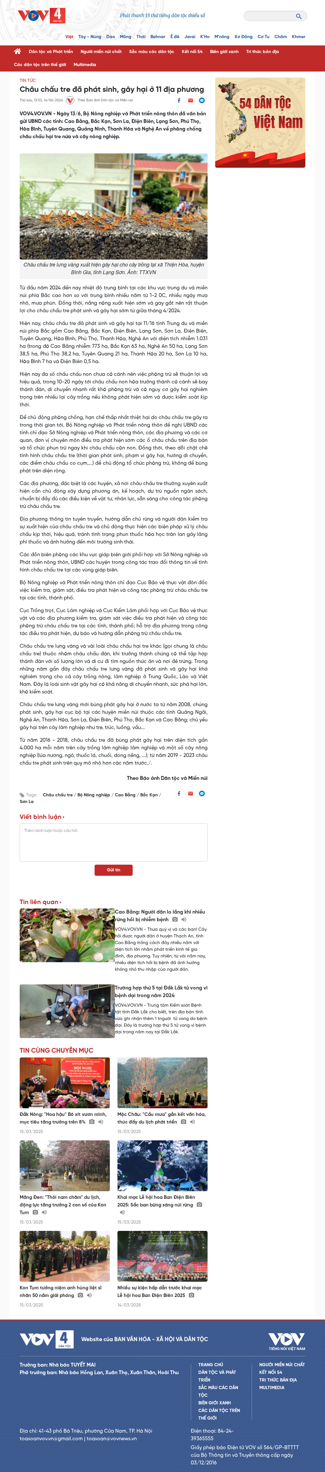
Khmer (298, 37)
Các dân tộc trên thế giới (40, 65)
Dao (110, 37)
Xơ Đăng (244, 37)
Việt (69, 37)
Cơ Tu (263, 37)
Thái (140, 37)
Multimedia (85, 65)
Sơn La (27, 802)
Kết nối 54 (192, 52)
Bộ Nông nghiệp (94, 795)
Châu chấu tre (58, 795)
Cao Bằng (126, 795)
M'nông (222, 37)
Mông (125, 37)
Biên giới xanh (224, 52)
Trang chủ (210, 1365)
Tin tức (28, 80)
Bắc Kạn (149, 795)
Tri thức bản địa (262, 52)
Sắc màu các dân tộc (151, 52)
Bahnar (157, 37)
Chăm (281, 37)
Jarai (189, 37)
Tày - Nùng (89, 37)
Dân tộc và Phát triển (51, 52)
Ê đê (174, 37)
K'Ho (204, 37)
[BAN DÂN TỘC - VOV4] (41, 15)
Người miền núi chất (101, 52)
